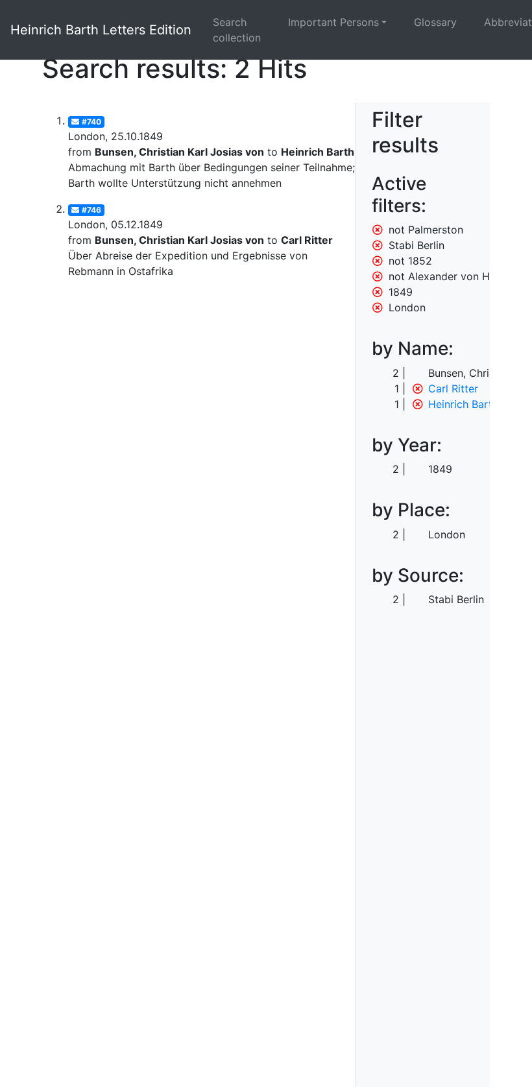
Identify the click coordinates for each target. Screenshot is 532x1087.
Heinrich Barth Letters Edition (100, 30)
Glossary (435, 22)
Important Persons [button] (333, 22)
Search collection (237, 30)
